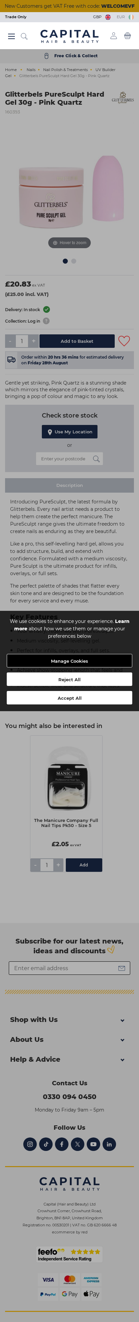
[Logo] (69, 36)
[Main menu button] (11, 36)
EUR (122, 16)
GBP (98, 16)
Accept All (70, 698)
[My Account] (113, 35)
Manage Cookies (69, 661)
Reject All (69, 679)
